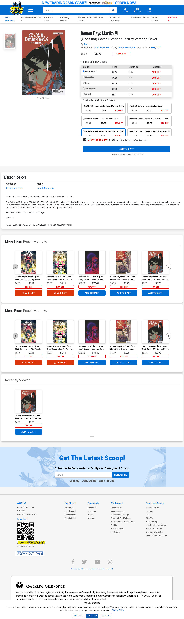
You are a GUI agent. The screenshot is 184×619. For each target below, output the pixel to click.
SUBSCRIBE (120, 474)
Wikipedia (21, 511)
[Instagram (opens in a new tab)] (110, 563)
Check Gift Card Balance (121, 518)
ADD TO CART (126, 149)
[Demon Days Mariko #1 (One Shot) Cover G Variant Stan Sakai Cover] (123, 262)
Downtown (69, 508)
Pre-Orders (115, 532)
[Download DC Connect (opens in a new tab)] (35, 553)
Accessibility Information (156, 535)
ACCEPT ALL (92, 616)
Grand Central (70, 511)
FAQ (148, 515)
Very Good (90, 88)
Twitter (91, 515)
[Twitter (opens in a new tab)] (84, 563)
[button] (31, 10)
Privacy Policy (151, 521)
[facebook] (73, 563)
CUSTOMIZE (78, 616)
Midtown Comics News (27, 514)
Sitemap (149, 511)
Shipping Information (154, 532)
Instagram (92, 511)
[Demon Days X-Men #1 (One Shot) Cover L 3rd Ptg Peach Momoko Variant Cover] (60, 262)
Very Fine (89, 77)
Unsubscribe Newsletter (156, 525)
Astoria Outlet (70, 518)
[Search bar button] (113, 10)
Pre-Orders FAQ (117, 528)
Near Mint (90, 71)
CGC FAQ (150, 518)
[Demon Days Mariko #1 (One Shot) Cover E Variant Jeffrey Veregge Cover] (155, 262)
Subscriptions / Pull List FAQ (122, 521)
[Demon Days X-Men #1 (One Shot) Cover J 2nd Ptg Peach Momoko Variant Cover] (28, 262)
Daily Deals (89, 480)
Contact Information (25, 507)
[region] (15, 266)
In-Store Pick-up (152, 508)
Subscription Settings (120, 515)
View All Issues (43, 98)
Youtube (91, 518)
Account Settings (118, 511)
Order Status (116, 508)
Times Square (70, 515)
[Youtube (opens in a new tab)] (97, 563)
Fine (87, 83)
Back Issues (106, 480)
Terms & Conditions (154, 528)
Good (88, 94)
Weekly (74, 480)
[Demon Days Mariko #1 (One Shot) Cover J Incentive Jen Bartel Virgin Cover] (92, 262)
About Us (21, 502)
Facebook (92, 508)
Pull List (114, 525)
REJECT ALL (106, 616)
